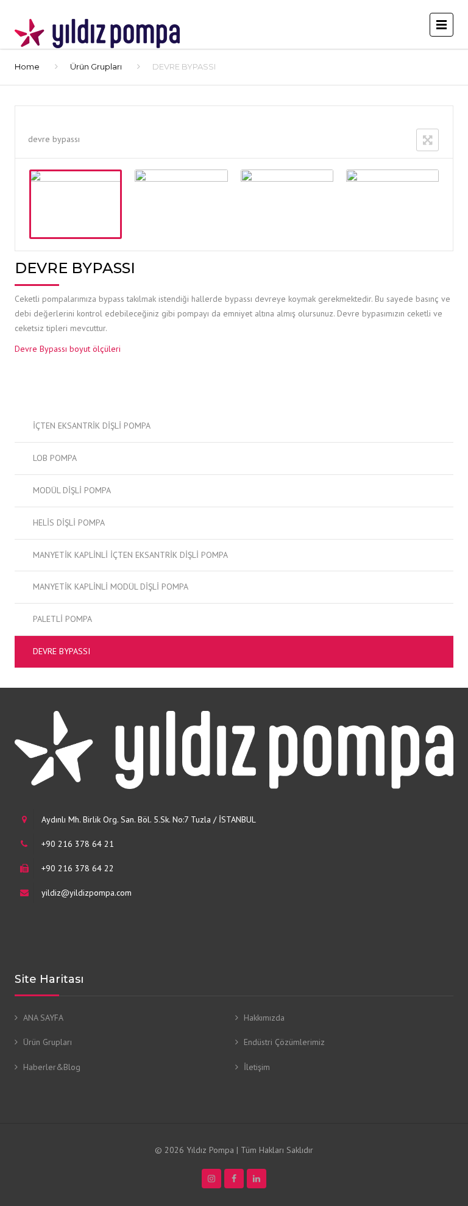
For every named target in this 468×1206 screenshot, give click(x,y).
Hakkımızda (264, 1017)
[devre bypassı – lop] (287, 204)
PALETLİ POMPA (62, 618)
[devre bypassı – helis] (181, 204)
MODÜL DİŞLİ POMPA (72, 490)
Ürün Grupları (96, 66)
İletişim (257, 1066)
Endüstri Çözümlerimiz (284, 1042)
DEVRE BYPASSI (61, 651)
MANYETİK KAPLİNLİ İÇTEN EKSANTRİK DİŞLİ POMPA (130, 554)
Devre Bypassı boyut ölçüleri (68, 348)
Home (27, 66)
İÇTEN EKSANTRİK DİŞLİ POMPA (92, 425)
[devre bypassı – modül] (392, 204)
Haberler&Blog (51, 1066)
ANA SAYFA (43, 1017)
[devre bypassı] (75, 204)
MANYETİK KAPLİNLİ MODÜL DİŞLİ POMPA (110, 586)
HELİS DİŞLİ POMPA (69, 522)
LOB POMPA (55, 457)
